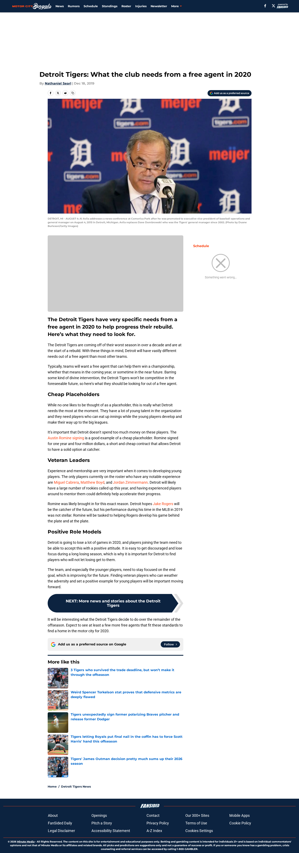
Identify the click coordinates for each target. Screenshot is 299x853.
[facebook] (265, 5)
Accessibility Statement (110, 831)
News (59, 6)
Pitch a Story (101, 823)
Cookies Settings (199, 831)
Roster (126, 6)
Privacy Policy (158, 823)
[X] (273, 5)
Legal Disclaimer (61, 831)
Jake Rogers (163, 504)
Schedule (91, 6)
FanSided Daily (60, 823)
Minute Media (26, 841)
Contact (153, 815)
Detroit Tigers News (76, 786)
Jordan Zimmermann (130, 482)
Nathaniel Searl (58, 83)
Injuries (141, 6)
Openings (99, 815)
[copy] (73, 93)
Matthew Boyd (92, 482)
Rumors (74, 6)
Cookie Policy (240, 823)
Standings (109, 6)
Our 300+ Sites (197, 815)
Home (52, 786)
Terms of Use (196, 823)
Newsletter (159, 6)
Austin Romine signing (66, 438)
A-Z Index (154, 831)
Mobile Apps (239, 815)
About (53, 815)
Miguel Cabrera (66, 482)
